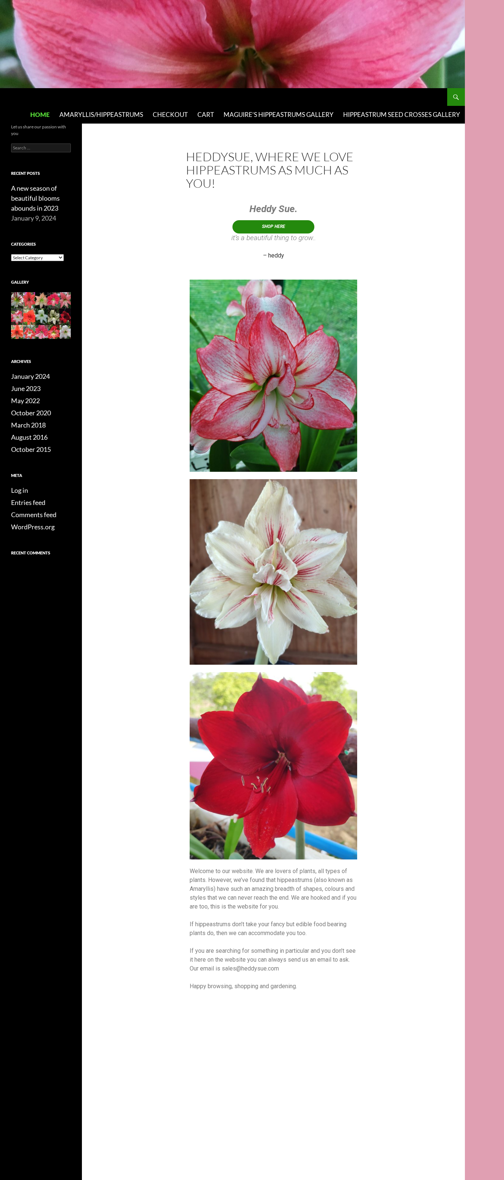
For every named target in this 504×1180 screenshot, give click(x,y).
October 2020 (31, 413)
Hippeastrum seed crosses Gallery (401, 114)
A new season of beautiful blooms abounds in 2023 (35, 198)
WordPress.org (33, 527)
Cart (205, 114)
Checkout (170, 114)
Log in (19, 490)
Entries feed (28, 502)
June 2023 (26, 388)
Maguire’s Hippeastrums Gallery (279, 114)
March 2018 (28, 425)
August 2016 (29, 437)
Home (40, 114)
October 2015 (31, 449)
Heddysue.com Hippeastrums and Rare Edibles (79, 97)
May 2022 (25, 401)
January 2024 (30, 376)
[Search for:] (41, 147)
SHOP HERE (273, 226)
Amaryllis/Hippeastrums (101, 114)
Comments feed (33, 515)
